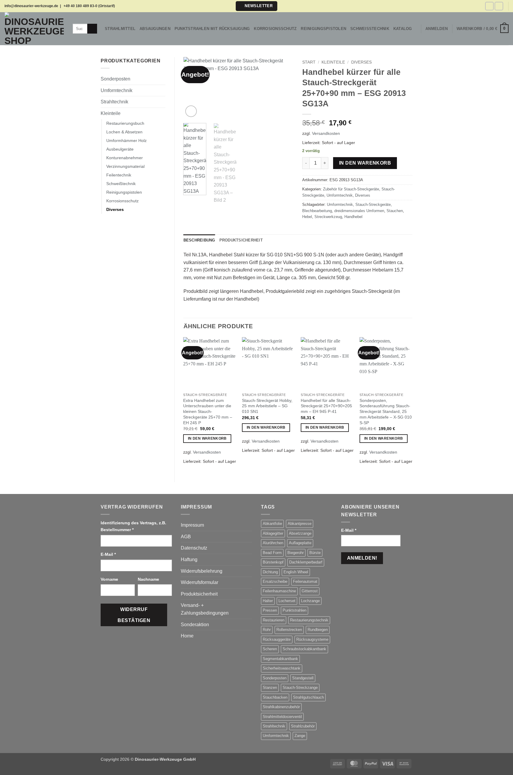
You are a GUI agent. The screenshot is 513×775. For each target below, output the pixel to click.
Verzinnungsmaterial (125, 166)
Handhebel (353, 216)
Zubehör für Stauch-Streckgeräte (351, 189)
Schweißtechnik (369, 28)
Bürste (315, 552)
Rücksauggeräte (277, 639)
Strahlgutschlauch (308, 697)
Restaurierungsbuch (125, 123)
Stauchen (395, 211)
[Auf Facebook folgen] (489, 6)
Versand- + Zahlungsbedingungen (205, 609)
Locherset (286, 601)
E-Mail (108, 554)
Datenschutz (194, 547)
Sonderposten (115, 78)
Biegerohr (295, 552)
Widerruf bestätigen (134, 615)
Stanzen (270, 687)
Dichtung (270, 572)
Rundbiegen (318, 629)
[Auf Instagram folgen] (499, 6)
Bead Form (272, 552)
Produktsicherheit (199, 593)
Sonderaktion (195, 624)
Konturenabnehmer (124, 157)
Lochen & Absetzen (124, 132)
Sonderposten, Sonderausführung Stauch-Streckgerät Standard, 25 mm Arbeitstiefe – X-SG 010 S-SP (386, 411)
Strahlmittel (120, 28)
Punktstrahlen (294, 610)
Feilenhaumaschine (279, 591)
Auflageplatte (300, 543)
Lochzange (310, 601)
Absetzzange (300, 533)
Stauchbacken (275, 697)
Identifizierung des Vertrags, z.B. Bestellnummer (133, 526)
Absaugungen (155, 28)
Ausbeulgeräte (120, 149)
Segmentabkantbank (280, 658)
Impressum (192, 525)
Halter (268, 601)
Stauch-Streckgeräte (373, 204)
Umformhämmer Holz (126, 140)
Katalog (402, 28)
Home (187, 635)
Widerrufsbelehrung (201, 571)
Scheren (270, 649)
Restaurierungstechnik (309, 620)
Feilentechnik (118, 175)
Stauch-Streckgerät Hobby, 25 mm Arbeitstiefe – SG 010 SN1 (267, 406)
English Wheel (296, 572)
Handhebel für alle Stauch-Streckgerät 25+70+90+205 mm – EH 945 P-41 (326, 406)
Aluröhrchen (273, 543)
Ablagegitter (273, 533)
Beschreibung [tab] (199, 240)
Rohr (267, 629)
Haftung (189, 559)
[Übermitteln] (92, 29)
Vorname (110, 579)
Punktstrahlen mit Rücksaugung (212, 28)
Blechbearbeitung (317, 211)
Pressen (270, 610)
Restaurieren (273, 620)
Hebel (307, 216)
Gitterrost (310, 591)
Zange (299, 735)
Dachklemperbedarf (305, 562)
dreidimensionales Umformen (359, 211)
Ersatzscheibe (275, 581)
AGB (186, 536)
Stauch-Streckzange (300, 687)
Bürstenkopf (273, 562)
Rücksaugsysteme (312, 639)
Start (309, 62)
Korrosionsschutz (275, 28)
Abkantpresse (299, 523)
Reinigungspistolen (323, 28)
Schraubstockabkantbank (304, 649)
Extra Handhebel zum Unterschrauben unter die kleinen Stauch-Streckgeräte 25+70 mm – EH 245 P (207, 411)
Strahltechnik (114, 101)
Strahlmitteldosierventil (282, 716)
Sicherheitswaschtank (281, 668)
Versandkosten (326, 133)
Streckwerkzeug (328, 216)
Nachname (149, 579)
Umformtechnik (116, 90)
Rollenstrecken (289, 629)
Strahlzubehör (303, 726)
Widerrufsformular (199, 582)
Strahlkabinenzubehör (281, 707)
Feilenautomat (305, 581)
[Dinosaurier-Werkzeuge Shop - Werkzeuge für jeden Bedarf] (34, 28)
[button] (256, 6)
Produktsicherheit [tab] (241, 240)
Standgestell (303, 678)
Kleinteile (111, 113)
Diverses (115, 209)
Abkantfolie (272, 523)
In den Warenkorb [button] (207, 438)
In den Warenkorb (365, 162)
